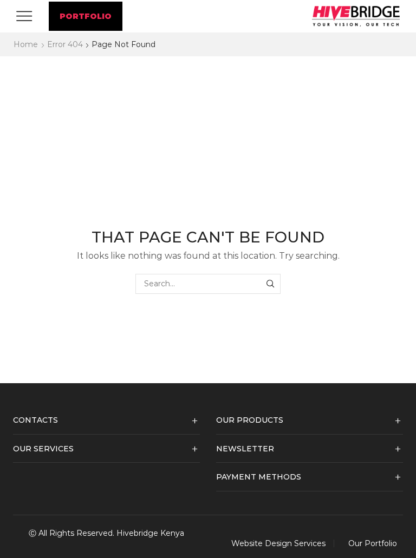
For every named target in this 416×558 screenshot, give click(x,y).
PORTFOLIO (86, 16)
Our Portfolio (372, 543)
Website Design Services (278, 543)
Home (26, 44)
